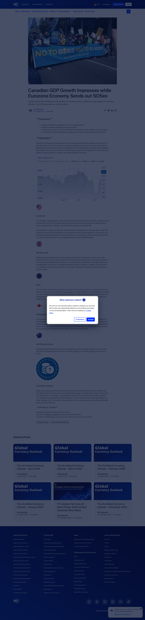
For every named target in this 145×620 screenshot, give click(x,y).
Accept (90, 319)
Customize (80, 319)
